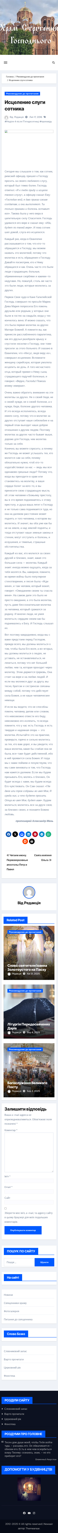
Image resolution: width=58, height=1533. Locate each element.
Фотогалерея (11, 1311)
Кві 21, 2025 (33, 973)
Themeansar (33, 1528)
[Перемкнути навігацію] (5, 62)
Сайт (7, 1198)
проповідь (46, 121)
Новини (8, 1295)
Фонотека (9, 1375)
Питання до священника (18, 1319)
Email (8, 1187)
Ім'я (7, 1176)
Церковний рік (12, 1367)
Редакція (19, 117)
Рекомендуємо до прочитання (22, 93)
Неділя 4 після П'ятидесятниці (22, 121)
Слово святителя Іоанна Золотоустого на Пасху (27, 968)
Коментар (10, 1130)
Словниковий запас (15, 1351)
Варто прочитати (14, 1359)
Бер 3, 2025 (33, 1091)
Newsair (48, 1524)
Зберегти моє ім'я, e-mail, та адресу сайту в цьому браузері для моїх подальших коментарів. (28, 1217)
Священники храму (15, 1303)
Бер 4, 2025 (33, 1032)
